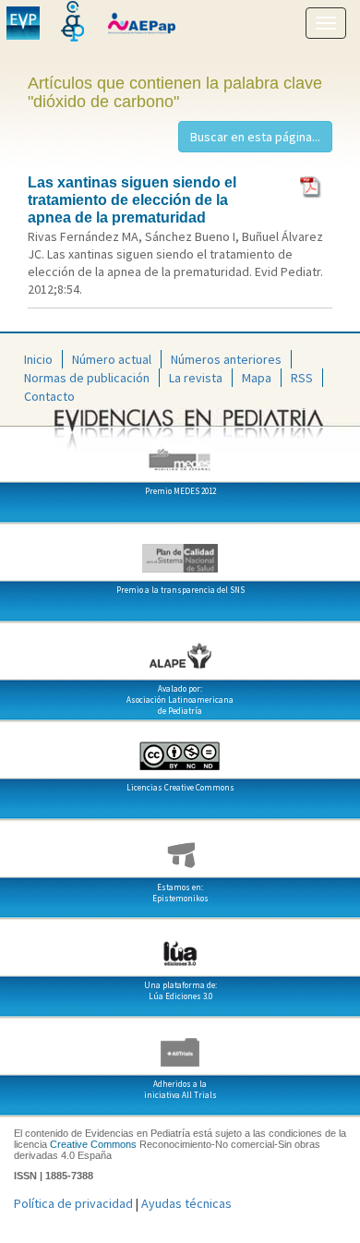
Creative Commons (93, 1144)
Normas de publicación (87, 377)
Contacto (49, 396)
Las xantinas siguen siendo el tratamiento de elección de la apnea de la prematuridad (132, 200)
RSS (302, 377)
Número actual (111, 359)
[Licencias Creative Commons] (180, 749)
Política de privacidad (73, 1203)
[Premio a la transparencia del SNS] (180, 551)
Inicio (38, 359)
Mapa (256, 377)
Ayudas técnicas (186, 1203)
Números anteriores (226, 359)
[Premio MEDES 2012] (180, 452)
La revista (195, 377)
